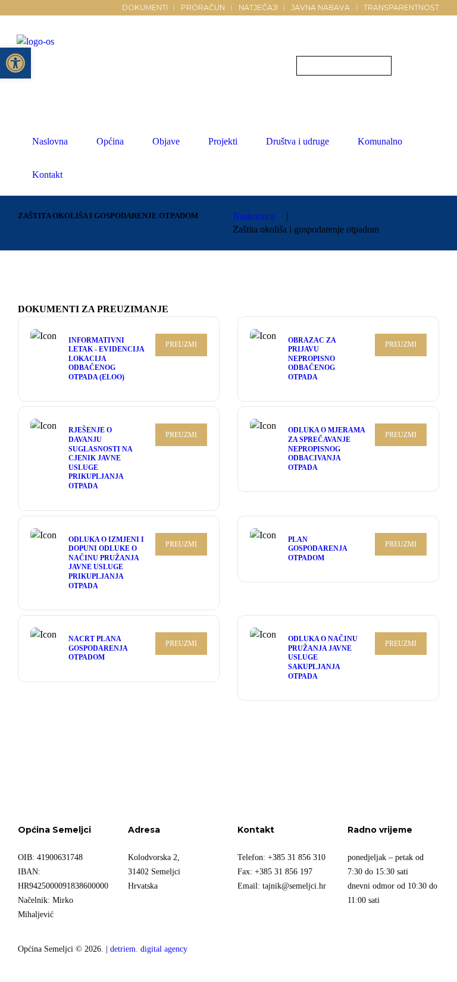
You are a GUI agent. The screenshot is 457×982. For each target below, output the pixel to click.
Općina (110, 141)
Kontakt (47, 175)
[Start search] (307, 67)
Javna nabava (320, 7)
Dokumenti (145, 7)
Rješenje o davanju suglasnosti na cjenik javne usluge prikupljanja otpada (100, 458)
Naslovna (50, 141)
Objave (166, 141)
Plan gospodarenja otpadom (317, 548)
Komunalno (380, 141)
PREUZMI (181, 344)
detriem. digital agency (148, 948)
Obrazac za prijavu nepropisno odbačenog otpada (312, 358)
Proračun (203, 7)
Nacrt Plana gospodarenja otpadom (97, 648)
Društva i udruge (297, 141)
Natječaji (258, 7)
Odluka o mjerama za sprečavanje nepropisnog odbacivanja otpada (326, 448)
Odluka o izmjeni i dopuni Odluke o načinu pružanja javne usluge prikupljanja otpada (106, 562)
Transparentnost (401, 7)
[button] (15, 63)
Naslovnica (254, 216)
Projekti (222, 141)
